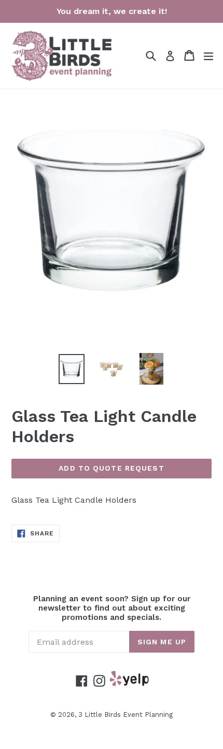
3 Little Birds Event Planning (125, 714)
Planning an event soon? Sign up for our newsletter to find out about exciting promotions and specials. (111, 608)
